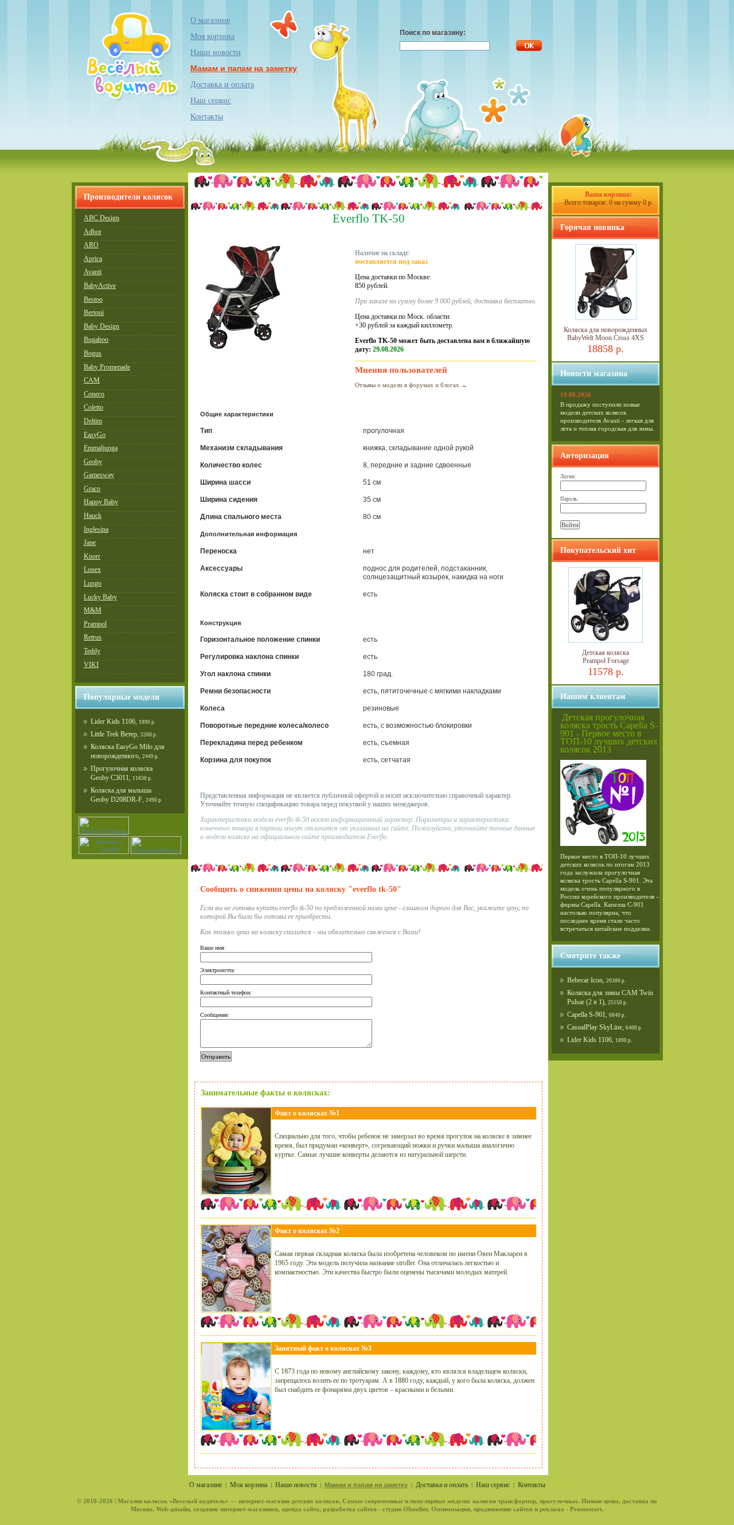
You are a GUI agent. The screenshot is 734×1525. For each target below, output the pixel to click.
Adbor (92, 232)
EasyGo (95, 435)
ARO (91, 245)
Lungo (92, 583)
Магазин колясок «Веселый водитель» (173, 1500)
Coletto (93, 407)
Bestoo (93, 299)
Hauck (92, 516)
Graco (92, 489)
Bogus (92, 353)
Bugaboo (96, 340)
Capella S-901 (586, 1015)
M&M (92, 610)
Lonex (92, 569)
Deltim (93, 421)
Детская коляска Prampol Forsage (605, 657)
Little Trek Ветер (114, 734)
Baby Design (101, 326)
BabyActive (100, 286)
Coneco (94, 394)
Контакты (206, 116)
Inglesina (96, 529)
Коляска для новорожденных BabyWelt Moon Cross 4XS (605, 334)
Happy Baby (101, 502)
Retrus (92, 637)
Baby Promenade (107, 367)
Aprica (93, 259)
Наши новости (215, 52)
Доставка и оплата (222, 84)
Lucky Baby (100, 597)
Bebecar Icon (585, 980)
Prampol (95, 624)
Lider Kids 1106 (113, 721)
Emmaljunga (101, 448)
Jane (90, 543)
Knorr (92, 556)
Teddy (92, 651)
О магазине (210, 20)
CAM (92, 380)
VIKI (91, 665)
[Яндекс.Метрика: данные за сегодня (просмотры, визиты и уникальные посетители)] (104, 825)
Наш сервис (210, 100)
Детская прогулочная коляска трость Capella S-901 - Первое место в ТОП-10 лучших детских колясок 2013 (609, 733)
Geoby (93, 462)
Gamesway (99, 475)
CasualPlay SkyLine (594, 1027)
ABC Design (101, 218)
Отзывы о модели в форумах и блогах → (411, 384)
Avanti (92, 272)
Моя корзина (248, 1485)
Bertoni (94, 313)
